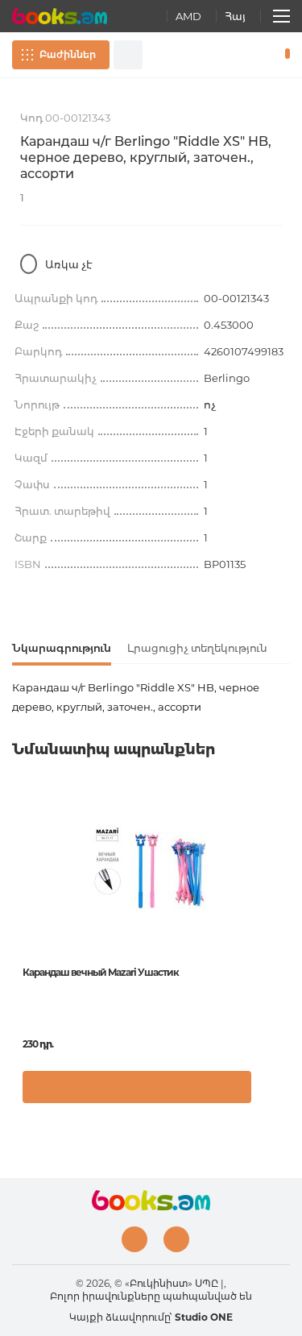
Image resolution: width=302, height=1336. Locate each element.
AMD (188, 16)
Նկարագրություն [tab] (61, 647)
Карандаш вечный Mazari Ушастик (101, 972)
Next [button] (282, 910)
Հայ (235, 16)
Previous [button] (20, 910)
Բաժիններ (67, 54)
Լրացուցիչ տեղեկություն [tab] (197, 647)
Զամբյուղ (284, 55)
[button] (273, 1095)
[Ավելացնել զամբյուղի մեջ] (137, 1087)
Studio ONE (204, 1317)
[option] (151, 954)
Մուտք (236, 55)
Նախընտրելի (260, 55)
